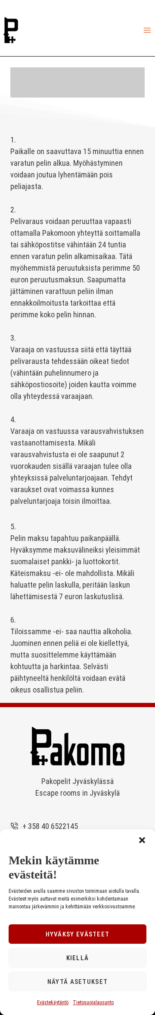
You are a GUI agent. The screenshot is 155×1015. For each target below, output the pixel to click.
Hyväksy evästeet (78, 934)
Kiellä (77, 958)
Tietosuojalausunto (93, 1002)
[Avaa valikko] (147, 30)
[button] (142, 840)
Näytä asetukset (77, 982)
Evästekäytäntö (52, 1002)
